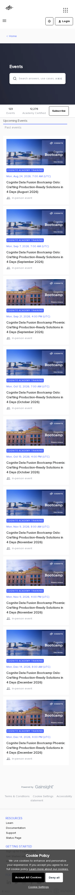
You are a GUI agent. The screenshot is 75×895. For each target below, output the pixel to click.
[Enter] (13, 78)
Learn (9, 823)
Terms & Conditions (17, 796)
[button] (37, 887)
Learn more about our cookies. (49, 869)
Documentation (16, 828)
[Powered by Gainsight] (37, 788)
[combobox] (37, 78)
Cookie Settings (43, 796)
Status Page (13, 838)
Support (11, 833)
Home (13, 36)
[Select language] (49, 21)
